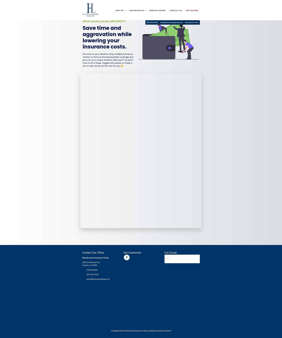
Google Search (99, 138)
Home (149, 87)
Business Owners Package (105, 100)
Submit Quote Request (101, 216)
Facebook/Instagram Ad (105, 141)
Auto (93, 87)
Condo (95, 91)
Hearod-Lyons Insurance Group (180, 259)
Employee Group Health (159, 97)
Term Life (151, 94)
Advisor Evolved (164, 331)
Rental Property (99, 94)
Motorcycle (97, 103)
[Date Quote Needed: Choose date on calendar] (144, 161)
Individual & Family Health (105, 97)
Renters (150, 91)
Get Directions (92, 270)
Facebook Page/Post (157, 138)
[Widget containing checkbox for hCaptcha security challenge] (103, 205)
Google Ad (152, 141)
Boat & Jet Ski (153, 103)
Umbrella (96, 106)
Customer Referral (101, 144)
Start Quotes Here (192, 22)
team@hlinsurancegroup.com (171, 22)
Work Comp (152, 100)
